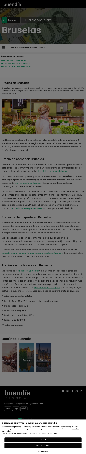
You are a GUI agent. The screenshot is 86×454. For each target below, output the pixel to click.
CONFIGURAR (43, 451)
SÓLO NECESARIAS (43, 446)
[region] (43, 436)
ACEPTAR (43, 440)
